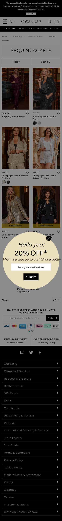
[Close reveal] (48, 238)
